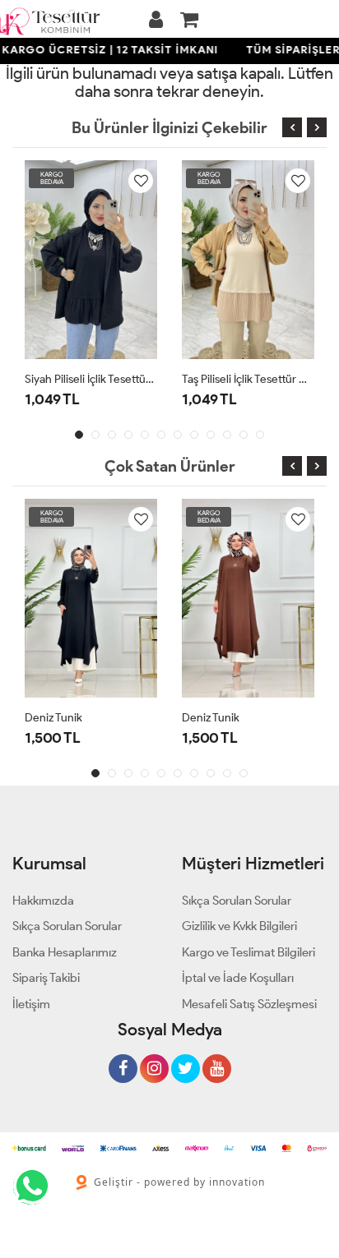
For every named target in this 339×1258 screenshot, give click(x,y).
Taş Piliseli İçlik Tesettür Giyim (248, 379)
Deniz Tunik (53, 718)
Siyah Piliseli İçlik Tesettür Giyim (91, 379)
